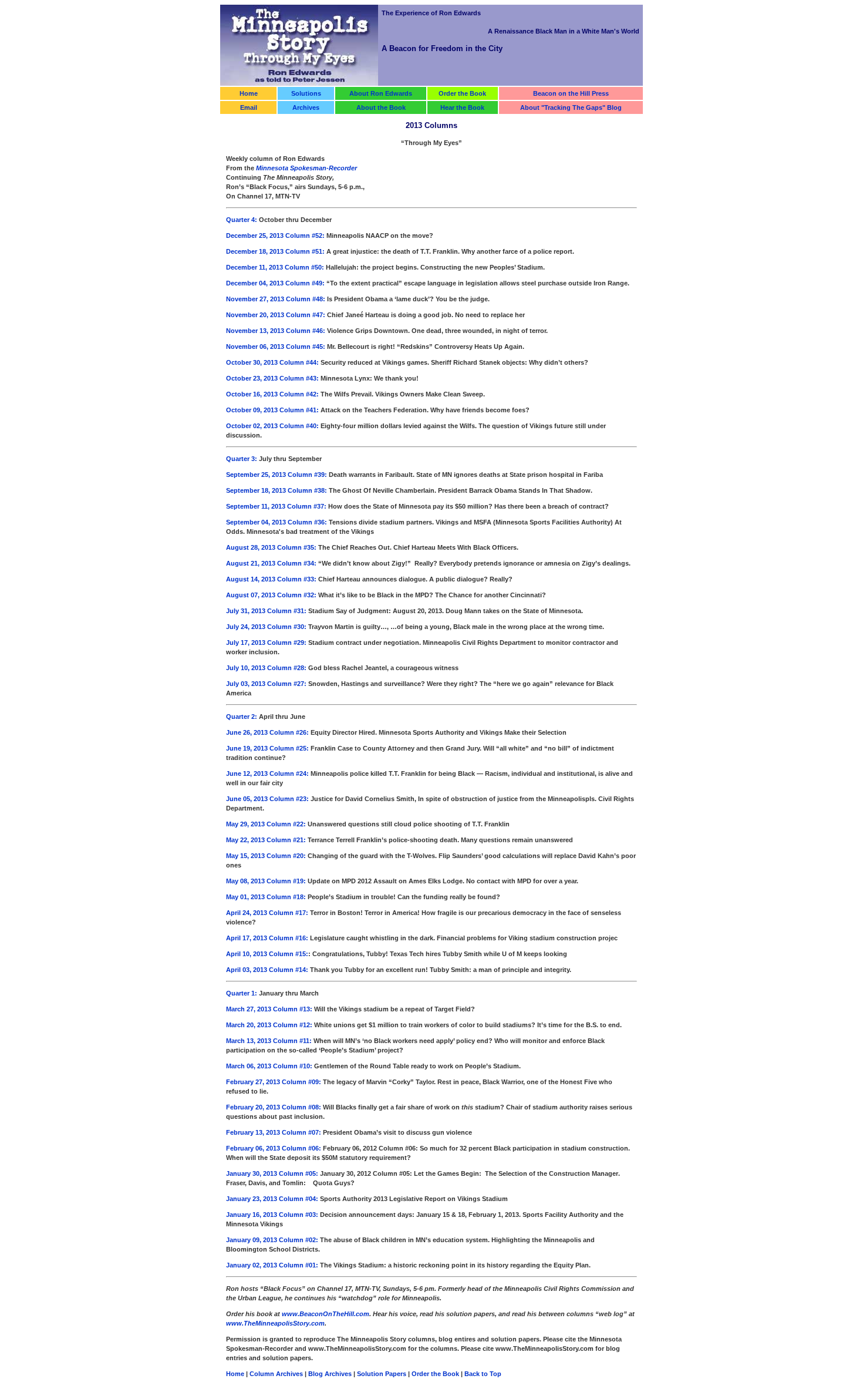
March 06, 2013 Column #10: (269, 1066)
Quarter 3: (241, 458)
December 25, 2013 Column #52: (276, 235)
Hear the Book (462, 107)
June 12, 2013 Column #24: (267, 773)
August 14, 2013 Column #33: (271, 579)
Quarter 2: (241, 716)
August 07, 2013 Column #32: (271, 594)
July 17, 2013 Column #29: (266, 642)
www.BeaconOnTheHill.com (325, 1313)
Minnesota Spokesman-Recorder (306, 167)
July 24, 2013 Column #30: (267, 626)
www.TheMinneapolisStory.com (275, 1323)
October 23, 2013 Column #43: (272, 378)
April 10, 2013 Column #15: (267, 953)
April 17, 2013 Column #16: (267, 937)
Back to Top (482, 1373)
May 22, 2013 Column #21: (266, 839)
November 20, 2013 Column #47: (275, 314)
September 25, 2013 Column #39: (276, 474)
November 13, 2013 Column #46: (276, 330)
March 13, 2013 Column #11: (269, 1040)
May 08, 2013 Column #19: (266, 880)
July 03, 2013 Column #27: (267, 683)
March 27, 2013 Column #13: (269, 1009)
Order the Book (462, 93)
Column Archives (276, 1373)
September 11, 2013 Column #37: (277, 506)
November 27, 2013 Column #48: (275, 298)
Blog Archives (330, 1373)
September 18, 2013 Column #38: (276, 490)
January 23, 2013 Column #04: (272, 1198)
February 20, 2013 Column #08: (273, 1107)
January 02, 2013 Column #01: (272, 1265)
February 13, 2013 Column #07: (273, 1132)
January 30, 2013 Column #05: (273, 1173)
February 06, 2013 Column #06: (273, 1148)
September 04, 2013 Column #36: (276, 522)
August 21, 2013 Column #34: (271, 563)
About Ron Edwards (380, 93)
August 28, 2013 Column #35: (271, 547)
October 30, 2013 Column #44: (272, 362)
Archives (305, 107)
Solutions (306, 93)
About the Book (381, 107)
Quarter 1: (241, 993)
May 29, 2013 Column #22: (267, 824)
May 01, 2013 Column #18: (267, 896)
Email (248, 107)
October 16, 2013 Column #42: (272, 394)
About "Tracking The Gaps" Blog (571, 107)
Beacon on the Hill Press (571, 93)
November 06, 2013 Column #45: (275, 346)
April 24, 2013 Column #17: (267, 912)
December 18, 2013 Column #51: (275, 251)
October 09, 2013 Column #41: (272, 409)
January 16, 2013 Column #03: (272, 1214)
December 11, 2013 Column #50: (275, 267)
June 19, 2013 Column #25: (268, 748)
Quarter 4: (242, 219)
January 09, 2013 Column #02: (272, 1239)
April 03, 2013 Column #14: (268, 969)
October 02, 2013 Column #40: (272, 425)
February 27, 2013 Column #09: (273, 1081)
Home (249, 93)
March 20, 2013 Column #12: (269, 1024)
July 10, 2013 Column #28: (266, 667)
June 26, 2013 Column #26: (268, 732)
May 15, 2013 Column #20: (266, 855)
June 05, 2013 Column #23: (267, 798)
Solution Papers (381, 1373)
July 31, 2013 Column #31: (267, 610)
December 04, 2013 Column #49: (276, 283)
